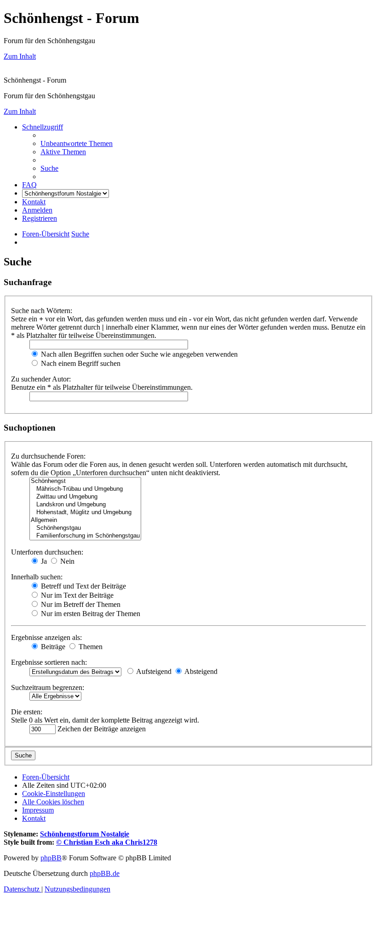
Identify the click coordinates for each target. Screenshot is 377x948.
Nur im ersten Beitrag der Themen (89, 613)
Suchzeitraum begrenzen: (47, 687)
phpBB (51, 858)
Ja (43, 561)
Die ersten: (26, 712)
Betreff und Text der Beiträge (82, 586)
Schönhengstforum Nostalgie (84, 834)
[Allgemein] (85, 520)
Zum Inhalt (20, 56)
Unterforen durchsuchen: (47, 552)
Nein (66, 561)
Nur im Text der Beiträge (76, 595)
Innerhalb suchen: (37, 577)
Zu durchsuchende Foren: (48, 456)
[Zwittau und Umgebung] (85, 497)
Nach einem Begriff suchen (79, 363)
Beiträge (52, 647)
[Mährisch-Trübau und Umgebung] (85, 489)
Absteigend (200, 671)
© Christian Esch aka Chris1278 (106, 842)
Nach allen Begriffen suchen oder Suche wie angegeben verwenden (138, 354)
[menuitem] (76, 143)
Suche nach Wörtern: (41, 310)
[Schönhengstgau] (85, 528)
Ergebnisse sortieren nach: (49, 662)
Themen (90, 647)
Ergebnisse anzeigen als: (46, 637)
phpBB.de (105, 873)
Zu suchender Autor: (41, 379)
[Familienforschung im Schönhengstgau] (85, 536)
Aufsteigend (153, 671)
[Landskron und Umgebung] (85, 505)
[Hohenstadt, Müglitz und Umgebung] (85, 512)
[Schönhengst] (85, 481)
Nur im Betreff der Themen (79, 604)
